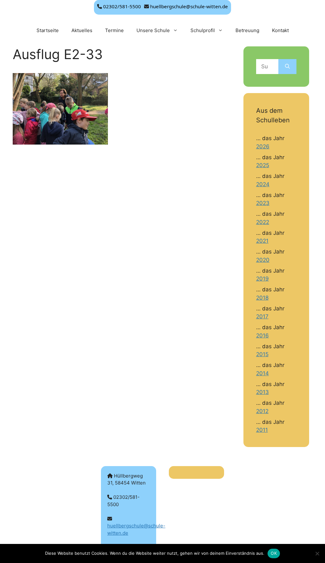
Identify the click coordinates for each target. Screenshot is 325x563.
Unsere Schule (153, 30)
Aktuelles (81, 30)
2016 (262, 335)
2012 (262, 411)
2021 (262, 241)
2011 (262, 430)
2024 (262, 184)
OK (274, 553)
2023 (262, 203)
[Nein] (317, 553)
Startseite (47, 30)
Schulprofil (202, 30)
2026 (262, 146)
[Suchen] (287, 66)
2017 (262, 316)
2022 (262, 222)
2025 (262, 165)
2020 (262, 260)
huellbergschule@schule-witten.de (189, 6)
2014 (262, 373)
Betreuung (247, 30)
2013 (262, 392)
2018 (262, 298)
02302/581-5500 (122, 6)
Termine (114, 30)
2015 (262, 354)
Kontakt (280, 30)
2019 (262, 278)
